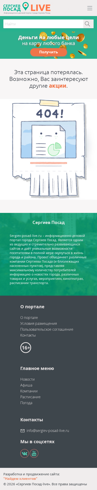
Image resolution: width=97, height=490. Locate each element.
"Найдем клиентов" (20, 478)
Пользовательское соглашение (46, 329)
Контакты (28, 335)
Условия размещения (38, 323)
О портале (29, 317)
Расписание (30, 396)
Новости (27, 379)
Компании (29, 391)
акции (57, 85)
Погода (26, 402)
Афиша (26, 385)
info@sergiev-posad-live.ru (48, 430)
